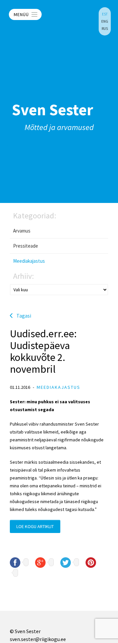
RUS (105, 28)
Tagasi (23, 315)
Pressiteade (25, 246)
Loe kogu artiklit (35, 526)
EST (105, 14)
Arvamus (21, 231)
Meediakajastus (29, 261)
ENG (104, 21)
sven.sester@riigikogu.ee (38, 639)
